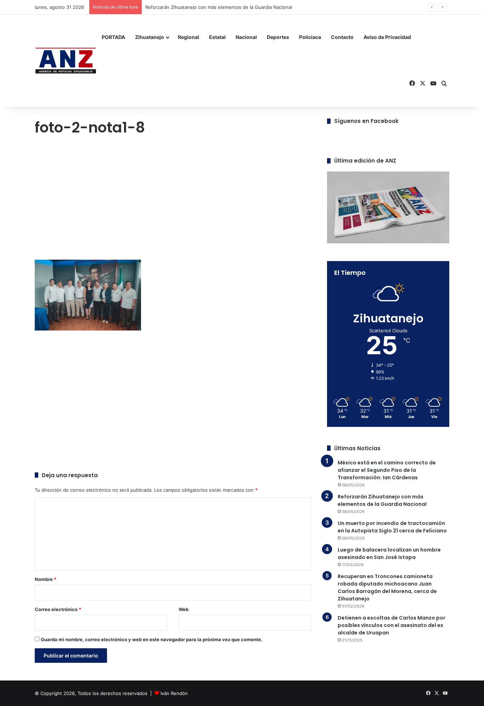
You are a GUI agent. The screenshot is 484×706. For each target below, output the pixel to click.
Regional (188, 37)
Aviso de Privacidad (387, 37)
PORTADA (113, 37)
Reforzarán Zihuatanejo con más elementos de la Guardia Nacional (382, 500)
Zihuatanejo (149, 37)
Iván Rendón (174, 693)
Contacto (342, 37)
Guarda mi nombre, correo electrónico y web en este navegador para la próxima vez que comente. (152, 639)
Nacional (246, 37)
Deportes (278, 37)
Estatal (217, 37)
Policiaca (310, 37)
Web (183, 609)
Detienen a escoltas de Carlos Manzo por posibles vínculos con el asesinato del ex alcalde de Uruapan (391, 625)
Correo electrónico (58, 609)
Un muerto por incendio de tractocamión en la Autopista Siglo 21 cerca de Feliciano (392, 527)
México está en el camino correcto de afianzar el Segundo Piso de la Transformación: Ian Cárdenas (387, 470)
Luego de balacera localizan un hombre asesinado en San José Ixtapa (389, 553)
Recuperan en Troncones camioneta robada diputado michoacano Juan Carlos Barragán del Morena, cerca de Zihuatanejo (387, 587)
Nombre (45, 579)
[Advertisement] (173, 199)
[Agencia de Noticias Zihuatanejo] (66, 61)
